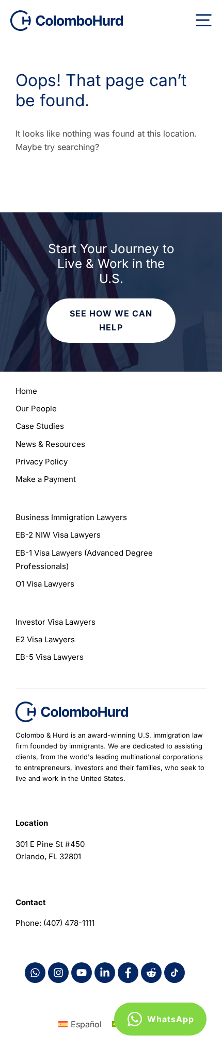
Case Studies (39, 426)
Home (26, 391)
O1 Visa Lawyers (44, 584)
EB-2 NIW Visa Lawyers (58, 535)
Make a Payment (45, 479)
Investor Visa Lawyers (55, 622)
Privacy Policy (41, 461)
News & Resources (50, 444)
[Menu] (204, 20)
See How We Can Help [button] (111, 320)
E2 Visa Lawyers (45, 639)
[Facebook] (35, 972)
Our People (36, 408)
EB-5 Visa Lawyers (49, 657)
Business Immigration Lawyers (71, 517)
